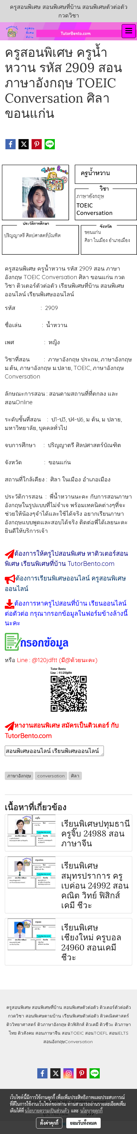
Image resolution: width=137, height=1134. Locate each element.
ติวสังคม (26, 1033)
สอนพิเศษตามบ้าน (43, 1016)
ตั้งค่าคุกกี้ (49, 1123)
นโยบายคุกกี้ (91, 1110)
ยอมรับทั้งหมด (83, 1123)
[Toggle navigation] (129, 31)
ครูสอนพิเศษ (18, 1007)
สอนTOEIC (73, 1033)
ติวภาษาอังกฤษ (51, 1024)
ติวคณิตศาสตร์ (114, 1016)
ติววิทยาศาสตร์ (21, 1024)
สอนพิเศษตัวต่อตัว (80, 1007)
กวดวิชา (16, 1016)
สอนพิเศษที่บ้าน (47, 1007)
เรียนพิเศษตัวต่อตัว (81, 1016)
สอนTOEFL (96, 1033)
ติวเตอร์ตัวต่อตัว (115, 1007)
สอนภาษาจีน (48, 1033)
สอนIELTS (118, 1033)
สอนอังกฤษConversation (68, 1041)
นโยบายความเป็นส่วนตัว (47, 1110)
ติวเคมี (92, 1024)
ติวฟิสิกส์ (76, 1024)
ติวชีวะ (106, 1024)
